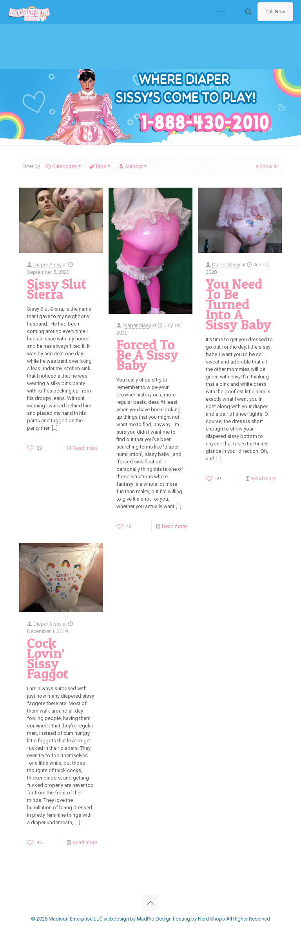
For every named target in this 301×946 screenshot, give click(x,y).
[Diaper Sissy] (29, 12)
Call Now (275, 11)
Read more (85, 448)
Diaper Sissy (47, 265)
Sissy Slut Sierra (57, 288)
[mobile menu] (221, 11)
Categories (64, 166)
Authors (134, 166)
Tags (100, 166)
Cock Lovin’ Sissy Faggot (48, 658)
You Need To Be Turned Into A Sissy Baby (238, 304)
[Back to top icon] (150, 903)
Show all (269, 166)
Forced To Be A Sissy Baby (147, 354)
